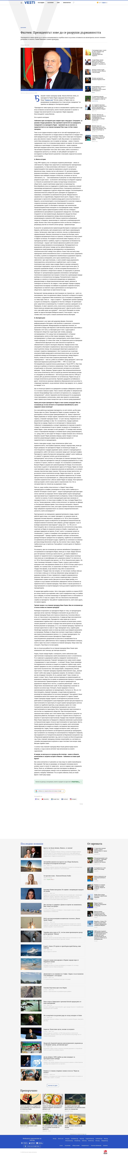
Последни (41, 2)
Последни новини (32, 844)
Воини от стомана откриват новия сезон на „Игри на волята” (99, 887)
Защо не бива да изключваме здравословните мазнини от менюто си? (52, 1107)
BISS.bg (106, 1138)
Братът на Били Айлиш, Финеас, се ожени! (58, 848)
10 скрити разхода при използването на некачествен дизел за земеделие (75, 1107)
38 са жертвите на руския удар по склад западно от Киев (63, 1015)
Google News (56, 799)
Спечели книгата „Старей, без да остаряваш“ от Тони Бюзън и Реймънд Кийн (30, 1107)
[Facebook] (107, 1147)
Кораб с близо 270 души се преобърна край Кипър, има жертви (62, 947)
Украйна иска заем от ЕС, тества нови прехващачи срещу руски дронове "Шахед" (63, 933)
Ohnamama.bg (69, 1140)
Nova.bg (82, 1138)
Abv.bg (54, 1138)
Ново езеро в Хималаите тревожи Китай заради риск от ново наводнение (62, 1002)
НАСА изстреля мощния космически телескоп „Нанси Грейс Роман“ (62, 919)
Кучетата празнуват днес (28, 1126)
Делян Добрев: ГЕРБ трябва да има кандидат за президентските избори (59, 1057)
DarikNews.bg (74, 1138)
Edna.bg (97, 1140)
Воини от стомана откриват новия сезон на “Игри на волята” (61, 1071)
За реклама (67, 1145)
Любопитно (67, 2)
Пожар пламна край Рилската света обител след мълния (99, 71)
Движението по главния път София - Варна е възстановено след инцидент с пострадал (63, 974)
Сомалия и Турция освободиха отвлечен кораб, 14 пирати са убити (98, 137)
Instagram (74, 799)
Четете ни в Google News (33, 1146)
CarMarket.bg (99, 1138)
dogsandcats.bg (95, 100)
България (50, 2)
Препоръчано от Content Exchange (77, 1134)
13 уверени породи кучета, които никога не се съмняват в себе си (99, 98)
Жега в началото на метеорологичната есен (100, 878)
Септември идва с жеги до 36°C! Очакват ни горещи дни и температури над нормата (99, 52)
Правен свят (49, 100)
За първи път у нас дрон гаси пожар (100, 868)
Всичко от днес (53, 1085)
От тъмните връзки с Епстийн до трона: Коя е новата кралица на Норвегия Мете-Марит (99, 107)
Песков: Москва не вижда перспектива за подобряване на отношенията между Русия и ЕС (99, 117)
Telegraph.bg (104, 1140)
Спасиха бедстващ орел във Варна (55, 988)
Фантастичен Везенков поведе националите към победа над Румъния (100, 913)
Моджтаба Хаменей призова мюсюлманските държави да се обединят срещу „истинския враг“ (63, 1044)
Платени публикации (96, 1145)
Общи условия (75, 1145)
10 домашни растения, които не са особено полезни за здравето (52, 1127)
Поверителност (85, 1145)
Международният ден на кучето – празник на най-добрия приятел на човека (100, 860)
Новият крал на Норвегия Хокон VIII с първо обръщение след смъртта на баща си (99, 128)
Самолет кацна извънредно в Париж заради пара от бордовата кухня (61, 961)
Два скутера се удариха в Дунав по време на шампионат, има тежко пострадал (63, 905)
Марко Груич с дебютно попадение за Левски (100, 904)
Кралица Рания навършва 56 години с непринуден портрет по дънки (64, 890)
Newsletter (46, 799)
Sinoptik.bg (77, 1140)
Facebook (65, 799)
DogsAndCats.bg (90, 1138)
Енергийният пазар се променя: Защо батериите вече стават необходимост (99, 88)
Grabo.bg (84, 1140)
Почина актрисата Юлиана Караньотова (98, 78)
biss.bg (93, 92)
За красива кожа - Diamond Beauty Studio (57, 876)
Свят (58, 2)
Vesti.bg (29, 2)
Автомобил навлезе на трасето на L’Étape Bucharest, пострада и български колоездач (61, 862)
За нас (61, 1145)
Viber (38, 799)
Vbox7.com (60, 1138)
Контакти (105, 1145)
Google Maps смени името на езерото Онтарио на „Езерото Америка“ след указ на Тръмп (99, 62)
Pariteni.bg (91, 1140)
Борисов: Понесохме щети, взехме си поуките (59, 1029)
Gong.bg (67, 1138)
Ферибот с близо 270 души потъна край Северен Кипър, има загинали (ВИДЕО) (100, 923)
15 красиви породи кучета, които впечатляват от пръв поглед (100, 850)
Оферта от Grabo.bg (48, 877)
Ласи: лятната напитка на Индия (73, 1126)
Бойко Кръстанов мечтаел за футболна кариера (100, 896)
